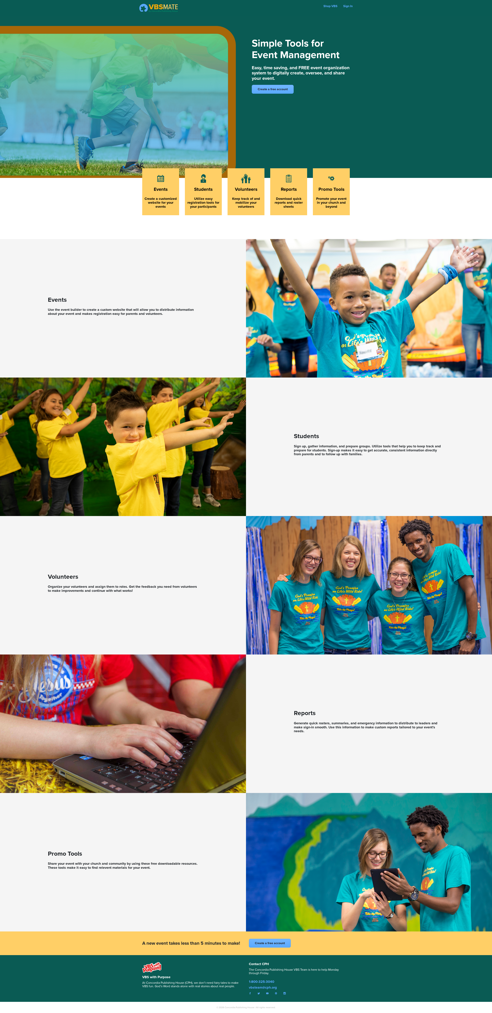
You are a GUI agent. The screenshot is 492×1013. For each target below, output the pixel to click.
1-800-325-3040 (261, 981)
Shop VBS (330, 6)
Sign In (348, 6)
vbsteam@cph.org (263, 987)
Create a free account (273, 89)
